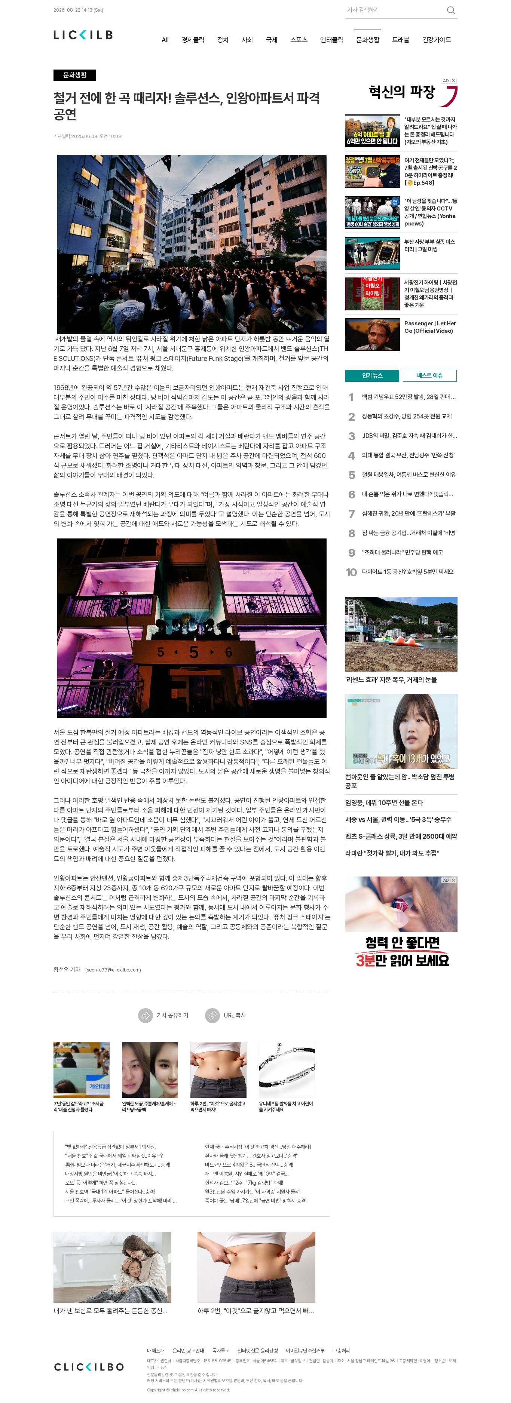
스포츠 (299, 40)
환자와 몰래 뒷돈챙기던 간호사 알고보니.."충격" (251, 1156)
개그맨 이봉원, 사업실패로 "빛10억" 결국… (247, 1174)
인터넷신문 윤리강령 (258, 1351)
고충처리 (341, 1351)
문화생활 (367, 40)
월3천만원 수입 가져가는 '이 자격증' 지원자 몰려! (252, 1192)
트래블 (401, 40)
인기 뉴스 (372, 375)
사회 (247, 40)
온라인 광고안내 (188, 1351)
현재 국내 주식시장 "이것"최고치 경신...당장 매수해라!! (258, 1147)
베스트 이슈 (430, 375)
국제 (272, 40)
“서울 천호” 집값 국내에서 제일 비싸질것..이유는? (114, 1156)
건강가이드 (437, 40)
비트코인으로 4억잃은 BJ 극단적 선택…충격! (249, 1165)
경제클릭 (193, 40)
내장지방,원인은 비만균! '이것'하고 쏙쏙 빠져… (110, 1174)
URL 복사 (235, 1015)
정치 (223, 40)
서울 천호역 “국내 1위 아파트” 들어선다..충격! (109, 1192)
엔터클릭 (331, 40)
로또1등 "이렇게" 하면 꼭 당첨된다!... (101, 1183)
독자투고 (220, 1351)
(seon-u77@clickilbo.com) (113, 970)
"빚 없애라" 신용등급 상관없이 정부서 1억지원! (110, 1147)
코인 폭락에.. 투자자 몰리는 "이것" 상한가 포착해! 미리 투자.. (122, 1201)
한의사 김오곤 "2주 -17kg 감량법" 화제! (244, 1183)
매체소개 (155, 1351)
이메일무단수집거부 (305, 1351)
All (165, 40)
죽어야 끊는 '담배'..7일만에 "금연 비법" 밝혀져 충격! (255, 1201)
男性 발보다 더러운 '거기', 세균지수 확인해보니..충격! (117, 1165)
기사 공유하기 (173, 1015)
